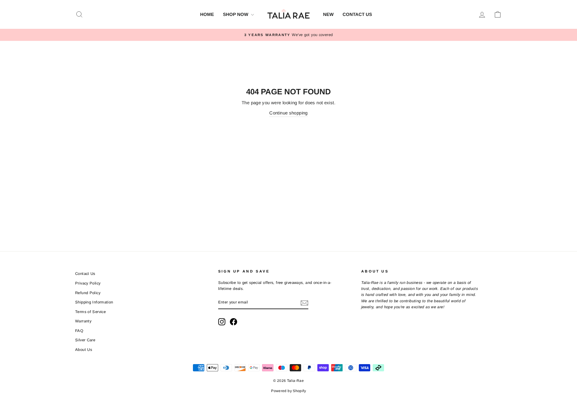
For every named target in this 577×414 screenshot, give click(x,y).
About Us (83, 349)
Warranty (83, 321)
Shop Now (236, 14)
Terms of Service (90, 311)
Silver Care (85, 340)
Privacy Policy (87, 283)
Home (207, 14)
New (328, 14)
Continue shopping (288, 112)
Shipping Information (94, 302)
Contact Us (357, 14)
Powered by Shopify (288, 391)
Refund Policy (87, 293)
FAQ (79, 330)
